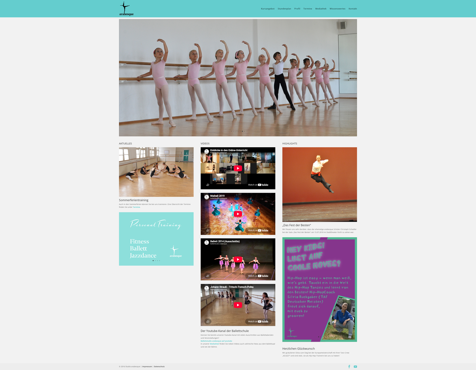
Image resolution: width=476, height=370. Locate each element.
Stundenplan (284, 9)
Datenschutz (159, 366)
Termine (307, 9)
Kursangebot (268, 9)
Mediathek (321, 9)
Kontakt (353, 9)
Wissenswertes (337, 9)
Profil (297, 9)
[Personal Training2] (156, 265)
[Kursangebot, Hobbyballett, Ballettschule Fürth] (156, 196)
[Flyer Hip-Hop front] (319, 341)
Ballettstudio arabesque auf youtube (216, 341)
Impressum (147, 366)
